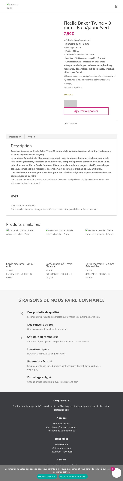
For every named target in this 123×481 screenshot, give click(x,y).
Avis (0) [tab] (32, 136)
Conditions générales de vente (61, 427)
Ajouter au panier (86, 111)
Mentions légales (61, 423)
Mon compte (61, 444)
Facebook (67, 451)
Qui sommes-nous (61, 448)
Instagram (56, 451)
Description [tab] (15, 136)
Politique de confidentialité (73, 476)
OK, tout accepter (47, 476)
